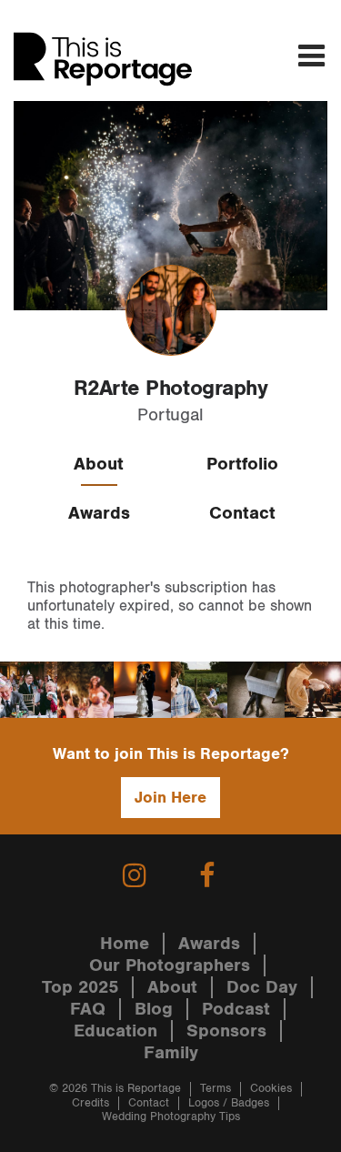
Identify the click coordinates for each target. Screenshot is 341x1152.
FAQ (87, 1009)
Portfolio (242, 464)
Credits (90, 1103)
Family (171, 1053)
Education (115, 1031)
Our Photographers (169, 965)
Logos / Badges (228, 1103)
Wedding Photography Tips (171, 1117)
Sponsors (226, 1031)
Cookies (271, 1089)
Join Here (170, 797)
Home (124, 944)
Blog (154, 1009)
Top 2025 (80, 987)
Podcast (236, 1009)
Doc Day (261, 987)
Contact (242, 513)
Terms (215, 1089)
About (99, 464)
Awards (99, 513)
